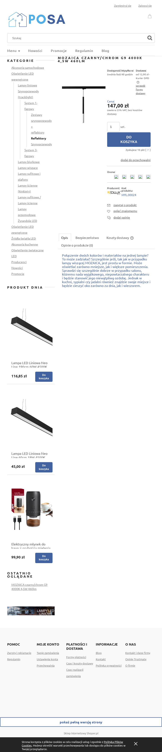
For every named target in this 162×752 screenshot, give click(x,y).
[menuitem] (17, 50)
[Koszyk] (150, 15)
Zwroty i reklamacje (19, 653)
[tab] (65, 237)
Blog (99, 653)
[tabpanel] (106, 272)
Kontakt (101, 659)
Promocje (17, 274)
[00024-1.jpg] (83, 104)
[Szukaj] (150, 38)
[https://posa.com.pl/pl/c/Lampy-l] (31, 610)
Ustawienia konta (47, 659)
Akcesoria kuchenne (24, 244)
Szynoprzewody (41, 144)
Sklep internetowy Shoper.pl (81, 733)
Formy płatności (76, 657)
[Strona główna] (36, 19)
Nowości (17, 268)
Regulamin (13, 659)
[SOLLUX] (114, 192)
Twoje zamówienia (48, 653)
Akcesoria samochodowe (27, 67)
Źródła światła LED (23, 238)
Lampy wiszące (28, 168)
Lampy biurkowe (29, 162)
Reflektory (38, 138)
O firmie (130, 665)
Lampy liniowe (27, 85)
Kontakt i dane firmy (137, 653)
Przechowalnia (46, 665)
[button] (122, 205)
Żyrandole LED (27, 221)
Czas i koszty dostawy (79, 663)
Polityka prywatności (109, 665)
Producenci (19, 262)
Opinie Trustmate (135, 659)
